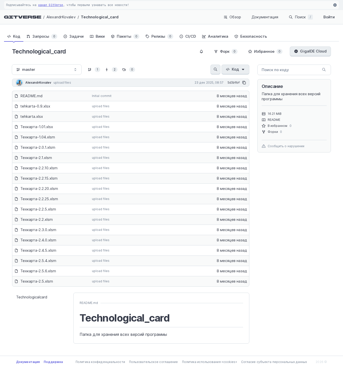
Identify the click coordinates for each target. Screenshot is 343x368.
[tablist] (171, 36)
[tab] (13, 36)
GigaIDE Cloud (313, 51)
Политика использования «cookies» (209, 362)
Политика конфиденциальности (100, 362)
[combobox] (46, 70)
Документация (265, 17)
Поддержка (53, 362)
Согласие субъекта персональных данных (274, 362)
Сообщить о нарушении (286, 146)
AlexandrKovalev (61, 17)
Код (235, 69)
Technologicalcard (31, 297)
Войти (329, 17)
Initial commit (101, 96)
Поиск (303, 17)
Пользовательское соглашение (153, 362)
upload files (100, 106)
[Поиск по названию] (215, 70)
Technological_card (100, 17)
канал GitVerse (50, 5)
